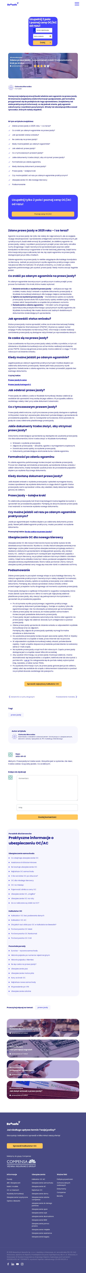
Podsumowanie (18, 184)
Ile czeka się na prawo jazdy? (24, 139)
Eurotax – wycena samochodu (24, 950)
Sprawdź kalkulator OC (25, 1145)
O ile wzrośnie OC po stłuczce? (24, 876)
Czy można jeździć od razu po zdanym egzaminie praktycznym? (40, 175)
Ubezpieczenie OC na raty (22, 898)
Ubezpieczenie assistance (42, 1233)
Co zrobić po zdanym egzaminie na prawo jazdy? (33, 130)
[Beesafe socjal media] (8, 1264)
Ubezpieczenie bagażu (40, 1237)
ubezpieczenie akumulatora (43, 1216)
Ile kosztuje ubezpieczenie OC (24, 867)
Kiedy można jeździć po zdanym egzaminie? (31, 144)
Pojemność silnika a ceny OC (23, 889)
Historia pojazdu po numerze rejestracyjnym (30, 955)
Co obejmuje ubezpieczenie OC (24, 858)
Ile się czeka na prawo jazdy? (23, 964)
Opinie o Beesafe (13, 1201)
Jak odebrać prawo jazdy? (23, 148)
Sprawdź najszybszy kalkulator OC (43, 684)
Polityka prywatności (65, 1179)
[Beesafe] (13, 4)
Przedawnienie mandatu (65, 697)
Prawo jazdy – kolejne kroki (24, 171)
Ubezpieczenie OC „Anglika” (23, 894)
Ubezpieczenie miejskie (41, 1229)
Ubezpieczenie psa (19, 968)
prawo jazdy (16, 715)
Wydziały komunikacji (15, 1194)
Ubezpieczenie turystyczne (17, 1197)
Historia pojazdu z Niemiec (22, 959)
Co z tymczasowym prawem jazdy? (27, 153)
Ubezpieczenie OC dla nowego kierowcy (29, 180)
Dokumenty (61, 1189)
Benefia (60, 1196)
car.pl (26, 660)
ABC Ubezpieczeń (13, 1183)
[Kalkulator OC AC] (43, 32)
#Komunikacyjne (16, 57)
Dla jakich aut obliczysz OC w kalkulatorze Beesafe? (33, 924)
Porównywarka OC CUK (21, 938)
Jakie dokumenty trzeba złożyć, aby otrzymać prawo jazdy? (38, 157)
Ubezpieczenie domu (40, 1194)
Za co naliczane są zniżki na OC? (25, 903)
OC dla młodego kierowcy (22, 880)
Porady (9, 1179)
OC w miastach (13, 1190)
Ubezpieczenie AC (39, 1186)
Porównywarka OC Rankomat (24, 933)
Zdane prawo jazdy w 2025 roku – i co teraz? (31, 126)
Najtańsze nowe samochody (23, 982)
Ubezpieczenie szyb (39, 1213)
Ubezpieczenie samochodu (42, 1183)
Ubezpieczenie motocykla (22, 973)
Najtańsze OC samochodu (22, 871)
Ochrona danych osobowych (63, 1184)
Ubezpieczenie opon (40, 1209)
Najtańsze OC (37, 1190)
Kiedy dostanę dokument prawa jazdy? (29, 166)
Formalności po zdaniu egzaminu (26, 162)
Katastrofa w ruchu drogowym (23, 697)
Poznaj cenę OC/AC (43, 214)
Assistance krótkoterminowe (24, 862)
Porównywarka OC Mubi (21, 929)
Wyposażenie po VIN (20, 986)
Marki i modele (12, 1186)
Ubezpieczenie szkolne (21, 991)
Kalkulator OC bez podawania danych (27, 915)
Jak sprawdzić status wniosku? (25, 135)
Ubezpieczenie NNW (39, 1220)
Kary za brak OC (18, 977)
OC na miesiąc (17, 885)
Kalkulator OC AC (18, 920)
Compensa (61, 1192)
